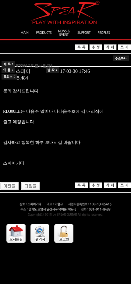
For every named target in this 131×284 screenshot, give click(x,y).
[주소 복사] (121, 59)
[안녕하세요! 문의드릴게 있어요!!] (30, 188)
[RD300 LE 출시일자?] (9, 188)
